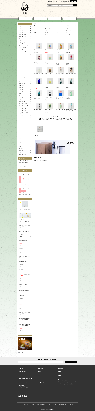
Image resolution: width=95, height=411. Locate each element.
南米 (45, 36)
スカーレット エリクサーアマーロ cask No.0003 (25, 285)
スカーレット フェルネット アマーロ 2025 (26, 278)
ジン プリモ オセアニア (48, 49)
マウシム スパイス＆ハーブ (38, 97)
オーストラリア (68, 34)
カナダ (35, 34)
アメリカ (46, 34)
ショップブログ (66, 404)
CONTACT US (69, 18)
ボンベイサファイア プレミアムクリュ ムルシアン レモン (71, 110)
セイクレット (58, 38)
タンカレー (36, 38)
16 (68, 119)
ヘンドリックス (47, 38)
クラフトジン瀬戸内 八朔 (22, 219)
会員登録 (63, 1)
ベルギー (35, 30)
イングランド (36, 28)
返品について (39, 404)
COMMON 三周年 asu (24, 261)
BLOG (55, 18)
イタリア (46, 32)
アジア (67, 36)
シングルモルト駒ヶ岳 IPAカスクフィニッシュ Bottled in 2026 (25, 226)
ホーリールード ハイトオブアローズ (60, 110)
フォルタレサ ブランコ (24, 240)
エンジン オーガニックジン (59, 97)
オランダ (57, 28)
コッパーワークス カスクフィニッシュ (60, 61)
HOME (25, 18)
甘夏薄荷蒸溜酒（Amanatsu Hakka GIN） (26, 301)
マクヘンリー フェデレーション (38, 73)
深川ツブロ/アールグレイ (24, 266)
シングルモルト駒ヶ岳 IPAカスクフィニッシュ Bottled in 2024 (25, 319)
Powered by (42, 409)
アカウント (58, 1)
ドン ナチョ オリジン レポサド (25, 256)
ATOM (72, 404)
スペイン (57, 32)
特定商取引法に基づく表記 (46, 404)
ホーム (35, 23)
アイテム (74, 1)
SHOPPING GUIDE (40, 18)
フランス (35, 32)
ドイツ (67, 28)
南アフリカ (57, 36)
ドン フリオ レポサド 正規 (25, 231)
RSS (70, 404)
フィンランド (68, 30)
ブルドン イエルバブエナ (48, 109)
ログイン (67, 1)
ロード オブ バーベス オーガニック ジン (39, 85)
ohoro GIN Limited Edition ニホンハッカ (26, 272)
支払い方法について (27, 404)
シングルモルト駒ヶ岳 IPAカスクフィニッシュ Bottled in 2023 (25, 325)
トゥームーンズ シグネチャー (60, 73)
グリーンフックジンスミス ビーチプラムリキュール (71, 61)
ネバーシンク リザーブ (48, 73)
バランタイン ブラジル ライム (25, 290)
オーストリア (47, 30)
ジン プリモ (68, 49)
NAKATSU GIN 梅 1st (28, 219)
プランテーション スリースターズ (25, 236)
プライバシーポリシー (54, 404)
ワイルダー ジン (36, 49)
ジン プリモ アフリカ (59, 49)
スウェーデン (58, 30)
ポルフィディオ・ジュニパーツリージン (50, 97)
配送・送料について (34, 404)
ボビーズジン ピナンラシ (37, 109)
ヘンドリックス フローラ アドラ (71, 73)
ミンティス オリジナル (69, 97)
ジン (37, 23)
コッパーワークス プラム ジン (38, 61)
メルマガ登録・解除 (52, 1)
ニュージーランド (37, 36)
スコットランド (47, 28)
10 (61, 119)
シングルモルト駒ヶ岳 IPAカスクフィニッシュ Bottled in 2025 (25, 313)
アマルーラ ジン (23, 295)
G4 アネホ (22, 330)
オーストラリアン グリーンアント (26, 245)
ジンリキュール (68, 38)
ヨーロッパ (68, 32)
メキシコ (57, 34)
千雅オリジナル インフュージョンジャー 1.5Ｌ (39, 133)
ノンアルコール (36, 40)
